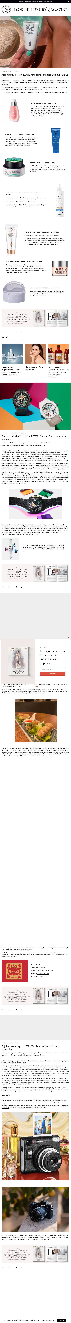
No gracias (35, 686)
